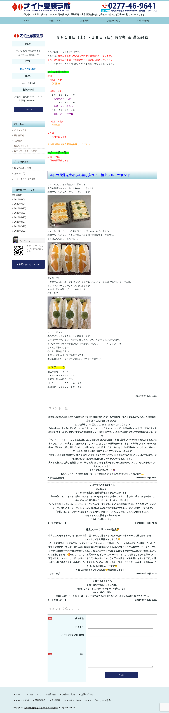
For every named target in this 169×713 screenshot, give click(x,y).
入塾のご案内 (113, 20)
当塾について (55, 20)
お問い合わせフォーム (29, 264)
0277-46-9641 (28, 68)
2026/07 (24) (20, 204)
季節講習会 (19, 135)
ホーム (26, 20)
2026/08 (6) (19, 199)
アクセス (28, 109)
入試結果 (18, 141)
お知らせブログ (21, 146)
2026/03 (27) (20, 222)
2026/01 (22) (20, 231)
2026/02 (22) (20, 226)
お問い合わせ (142, 20)
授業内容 (84, 20)
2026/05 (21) (20, 213)
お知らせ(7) (19, 173)
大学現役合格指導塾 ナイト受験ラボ (41, 708)
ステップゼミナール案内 (25, 151)
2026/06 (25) (20, 208)
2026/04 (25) (20, 217)
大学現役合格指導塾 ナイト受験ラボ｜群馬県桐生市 (41, 6)
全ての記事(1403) (22, 168)
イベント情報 (20, 130)
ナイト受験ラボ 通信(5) (25, 179)
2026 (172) (17, 195)
